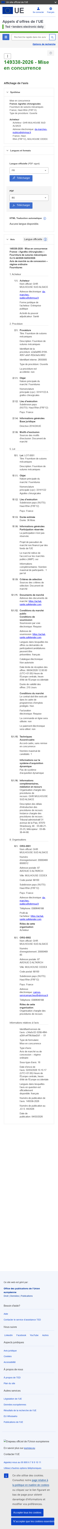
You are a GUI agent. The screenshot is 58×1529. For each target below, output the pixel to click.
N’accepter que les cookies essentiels (33, 1521)
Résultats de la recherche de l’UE (20, 1410)
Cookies (8, 1356)
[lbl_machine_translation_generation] (44, 218)
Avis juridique (10, 1350)
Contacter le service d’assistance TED (22, 1319)
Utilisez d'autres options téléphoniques (22, 1468)
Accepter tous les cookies (27, 1512)
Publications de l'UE (13, 1422)
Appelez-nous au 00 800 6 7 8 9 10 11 (22, 1462)
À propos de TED (12, 1377)
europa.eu (29, 1448)
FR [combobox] (13, 170)
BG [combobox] (13, 197)
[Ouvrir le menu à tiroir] (7, 56)
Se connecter (38, 12)
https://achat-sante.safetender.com (31, 603)
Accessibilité (10, 1362)
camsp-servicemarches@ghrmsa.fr (34, 994)
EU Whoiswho (10, 1416)
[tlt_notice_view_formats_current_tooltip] (45, 239)
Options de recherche (44, 44)
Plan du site (9, 1383)
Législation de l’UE (13, 1399)
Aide (6, 1314)
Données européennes (15, 1404)
